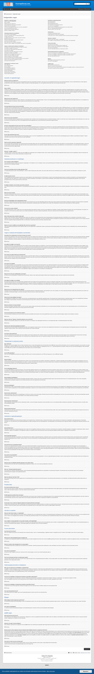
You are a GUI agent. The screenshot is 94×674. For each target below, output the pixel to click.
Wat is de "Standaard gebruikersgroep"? (55, 28)
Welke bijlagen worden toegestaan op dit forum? (56, 59)
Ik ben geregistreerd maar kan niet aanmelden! (12, 24)
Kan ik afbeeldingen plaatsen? (9, 67)
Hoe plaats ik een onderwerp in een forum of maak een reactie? (15, 47)
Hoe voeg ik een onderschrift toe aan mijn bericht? (13, 49)
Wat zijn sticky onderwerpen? (9, 71)
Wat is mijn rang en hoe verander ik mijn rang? (12, 42)
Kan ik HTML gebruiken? (8, 65)
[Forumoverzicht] (9, 4)
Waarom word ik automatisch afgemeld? (11, 29)
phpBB (43, 658)
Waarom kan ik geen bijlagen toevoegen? (11, 55)
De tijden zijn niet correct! (8, 36)
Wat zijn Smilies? (7, 66)
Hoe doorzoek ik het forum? (53, 44)
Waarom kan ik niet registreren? (10, 23)
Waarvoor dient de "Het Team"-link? (54, 29)
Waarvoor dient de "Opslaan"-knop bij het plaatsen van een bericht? (16, 58)
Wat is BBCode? (7, 64)
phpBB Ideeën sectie (66, 624)
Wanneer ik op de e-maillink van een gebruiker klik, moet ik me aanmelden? (17, 43)
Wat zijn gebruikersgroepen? (53, 23)
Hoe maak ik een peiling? (8, 50)
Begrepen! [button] (85, 671)
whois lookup (84, 631)
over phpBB (14, 618)
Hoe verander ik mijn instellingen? (10, 34)
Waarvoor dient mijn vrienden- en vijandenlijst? (56, 39)
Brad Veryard (50, 655)
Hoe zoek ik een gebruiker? (53, 47)
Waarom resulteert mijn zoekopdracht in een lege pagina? (58, 46)
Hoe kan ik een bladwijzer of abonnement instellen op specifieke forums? (61, 54)
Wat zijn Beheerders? (52, 21)
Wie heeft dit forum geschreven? (53, 64)
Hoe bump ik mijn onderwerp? (9, 60)
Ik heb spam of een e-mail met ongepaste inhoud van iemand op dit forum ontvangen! (63, 35)
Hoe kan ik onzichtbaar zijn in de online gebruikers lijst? (14, 35)
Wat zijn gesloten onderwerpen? (10, 72)
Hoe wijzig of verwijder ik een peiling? (11, 52)
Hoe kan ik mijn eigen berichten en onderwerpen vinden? (58, 48)
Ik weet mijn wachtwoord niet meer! (10, 28)
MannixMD (51, 656)
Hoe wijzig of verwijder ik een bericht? (11, 48)
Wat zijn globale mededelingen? (9, 69)
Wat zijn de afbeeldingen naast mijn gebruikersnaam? (13, 39)
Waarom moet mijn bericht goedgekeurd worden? (13, 59)
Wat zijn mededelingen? (8, 70)
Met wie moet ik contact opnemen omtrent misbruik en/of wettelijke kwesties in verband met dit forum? (66, 67)
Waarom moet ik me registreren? (10, 21)
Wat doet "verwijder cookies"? (9, 30)
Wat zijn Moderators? (51, 22)
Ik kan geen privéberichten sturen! (54, 33)
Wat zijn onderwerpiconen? (9, 73)
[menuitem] (11, 9)
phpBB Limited (49, 616)
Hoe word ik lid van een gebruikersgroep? (55, 24)
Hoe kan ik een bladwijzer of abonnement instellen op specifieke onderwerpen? (62, 53)
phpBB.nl (51, 659)
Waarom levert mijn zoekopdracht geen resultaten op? (57, 45)
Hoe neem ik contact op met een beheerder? (56, 68)
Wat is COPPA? (7, 22)
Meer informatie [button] (51, 671)
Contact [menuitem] (70, 652)
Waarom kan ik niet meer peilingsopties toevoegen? (13, 51)
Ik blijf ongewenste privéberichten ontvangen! (56, 34)
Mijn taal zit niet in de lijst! (8, 38)
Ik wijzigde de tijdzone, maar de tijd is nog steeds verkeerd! (14, 37)
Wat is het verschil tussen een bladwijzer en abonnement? (58, 52)
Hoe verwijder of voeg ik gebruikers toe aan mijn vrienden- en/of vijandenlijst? (61, 40)
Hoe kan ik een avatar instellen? (10, 41)
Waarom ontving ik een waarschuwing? (11, 56)
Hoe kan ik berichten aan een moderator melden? (13, 57)
